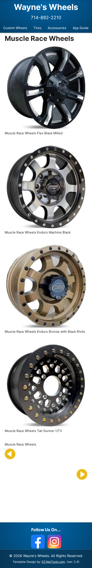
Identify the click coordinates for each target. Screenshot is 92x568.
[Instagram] (54, 541)
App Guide (81, 28)
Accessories (57, 28)
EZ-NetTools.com (53, 561)
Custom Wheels (15, 28)
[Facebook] (38, 541)
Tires (38, 28)
